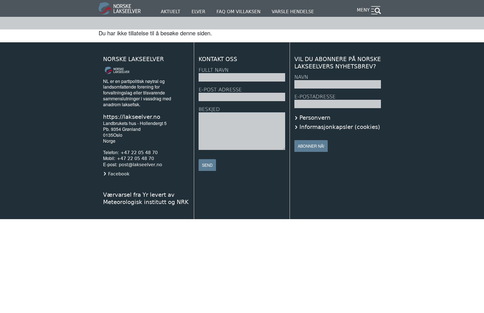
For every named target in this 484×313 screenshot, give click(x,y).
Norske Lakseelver (133, 59)
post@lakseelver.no (140, 164)
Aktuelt (170, 11)
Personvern (315, 117)
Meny (363, 10)
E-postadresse (315, 96)
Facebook (118, 174)
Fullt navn (214, 70)
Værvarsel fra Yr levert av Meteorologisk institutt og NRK (146, 198)
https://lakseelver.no (131, 116)
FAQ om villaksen (238, 11)
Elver (198, 11)
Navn (301, 77)
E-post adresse (220, 89)
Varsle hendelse (293, 11)
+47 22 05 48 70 (139, 152)
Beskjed (209, 109)
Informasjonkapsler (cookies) (339, 127)
